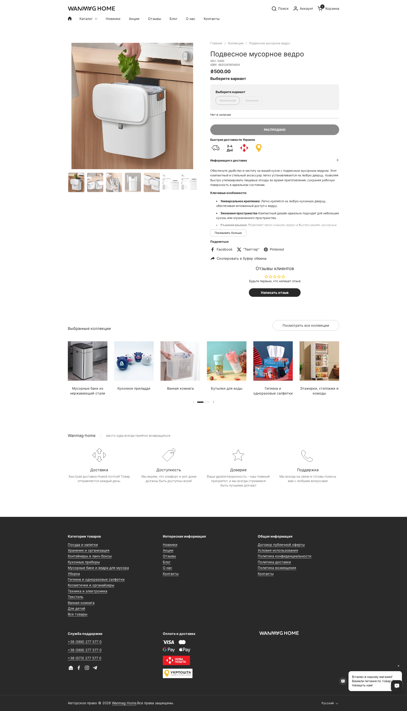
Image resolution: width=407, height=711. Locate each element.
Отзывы (169, 556)
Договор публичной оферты (281, 544)
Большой (252, 100)
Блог (167, 562)
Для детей (76, 608)
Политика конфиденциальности (284, 556)
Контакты (171, 574)
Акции (168, 550)
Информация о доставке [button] (228, 160)
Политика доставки (274, 562)
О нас (167, 568)
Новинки (170, 544)
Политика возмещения (277, 568)
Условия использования (278, 550)
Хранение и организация (88, 550)
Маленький (228, 100)
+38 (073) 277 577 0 (84, 658)
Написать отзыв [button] (275, 292)
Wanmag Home (124, 703)
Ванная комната (81, 603)
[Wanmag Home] (91, 8)
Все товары (77, 614)
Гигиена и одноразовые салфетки (96, 579)
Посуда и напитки (83, 544)
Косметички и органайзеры (91, 585)
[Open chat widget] (397, 686)
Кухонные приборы (84, 562)
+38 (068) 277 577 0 (85, 650)
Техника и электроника (87, 591)
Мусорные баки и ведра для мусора (98, 568)
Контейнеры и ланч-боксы (90, 556)
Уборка (74, 574)
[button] (280, 8)
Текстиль (75, 597)
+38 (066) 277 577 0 (85, 642)
